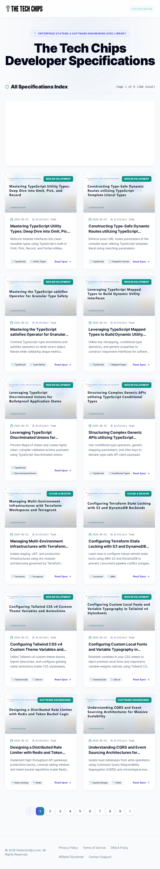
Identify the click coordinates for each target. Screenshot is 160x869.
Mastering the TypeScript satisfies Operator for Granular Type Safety (37, 334)
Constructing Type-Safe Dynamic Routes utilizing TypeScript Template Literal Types (119, 231)
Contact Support (100, 857)
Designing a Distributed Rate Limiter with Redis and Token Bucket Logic (36, 752)
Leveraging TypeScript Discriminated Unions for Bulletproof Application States (37, 437)
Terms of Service (94, 847)
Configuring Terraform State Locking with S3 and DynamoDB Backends (117, 546)
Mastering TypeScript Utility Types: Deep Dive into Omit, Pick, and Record (40, 231)
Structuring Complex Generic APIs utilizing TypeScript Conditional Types (115, 437)
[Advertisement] (80, 133)
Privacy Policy (68, 847)
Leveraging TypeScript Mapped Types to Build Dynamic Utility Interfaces (117, 334)
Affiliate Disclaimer (71, 857)
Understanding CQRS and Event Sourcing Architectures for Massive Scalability (117, 752)
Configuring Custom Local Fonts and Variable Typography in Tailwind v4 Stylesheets (118, 649)
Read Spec (61, 261)
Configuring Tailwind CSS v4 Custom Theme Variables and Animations (36, 649)
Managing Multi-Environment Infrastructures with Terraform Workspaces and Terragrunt (37, 546)
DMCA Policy (119, 847)
